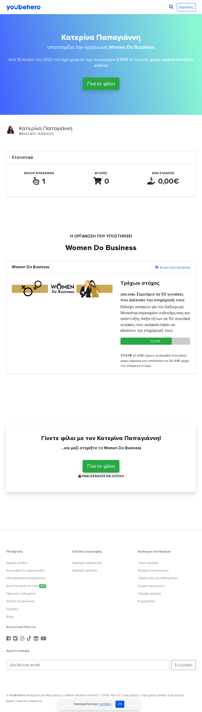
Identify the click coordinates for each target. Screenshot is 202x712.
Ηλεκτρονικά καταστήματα (25, 578)
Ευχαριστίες (146, 601)
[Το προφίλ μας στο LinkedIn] (36, 639)
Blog (9, 617)
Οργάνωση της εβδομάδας (158, 578)
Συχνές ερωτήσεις (151, 586)
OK (120, 704)
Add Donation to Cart (25, 586)
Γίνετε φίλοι (101, 83)
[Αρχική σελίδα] (23, 7)
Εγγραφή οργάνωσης (87, 563)
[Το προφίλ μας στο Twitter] (16, 639)
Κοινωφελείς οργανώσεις (25, 570)
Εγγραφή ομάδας (84, 570)
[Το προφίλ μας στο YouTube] (43, 639)
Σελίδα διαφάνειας (20, 601)
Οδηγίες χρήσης (149, 594)
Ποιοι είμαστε (148, 563)
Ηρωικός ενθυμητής (21, 594)
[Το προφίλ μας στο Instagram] (23, 639)
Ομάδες (12, 609)
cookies (105, 704)
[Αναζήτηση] (171, 7)
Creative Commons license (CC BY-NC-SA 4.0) (91, 695)
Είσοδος (186, 7)
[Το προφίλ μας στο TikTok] (30, 639)
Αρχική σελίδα (16, 563)
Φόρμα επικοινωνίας (153, 570)
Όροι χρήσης (131, 695)
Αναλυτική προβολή (175, 267)
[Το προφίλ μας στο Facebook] (9, 639)
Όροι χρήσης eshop (153, 695)
